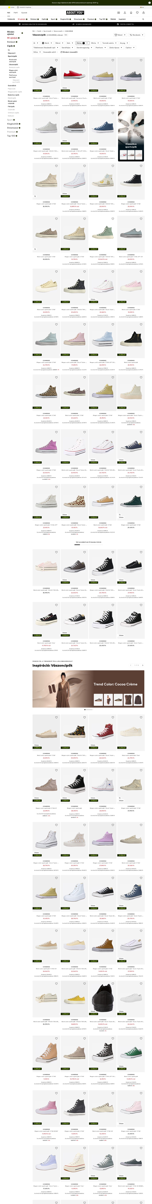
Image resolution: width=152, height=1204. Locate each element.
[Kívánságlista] (137, 12)
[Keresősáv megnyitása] (142, 19)
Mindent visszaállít (70, 52)
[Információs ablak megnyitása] (149, 3)
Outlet (12, 7)
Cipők (39, 31)
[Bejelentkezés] (125, 12)
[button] (120, 35)
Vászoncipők (58, 31)
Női (8, 13)
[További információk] (46, 107)
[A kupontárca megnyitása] (118, 12)
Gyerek (24, 13)
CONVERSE (69, 31)
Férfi (16, 13)
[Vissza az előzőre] (131, 665)
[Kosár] (143, 12)
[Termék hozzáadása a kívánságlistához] (56, 60)
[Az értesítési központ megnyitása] (131, 13)
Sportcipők (47, 31)
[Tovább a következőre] (143, 665)
